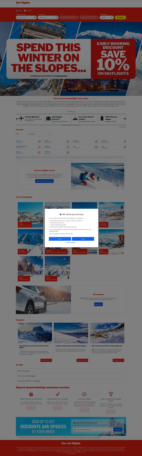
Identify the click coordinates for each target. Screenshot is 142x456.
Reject (60, 239)
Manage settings (70, 242)
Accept (83, 239)
